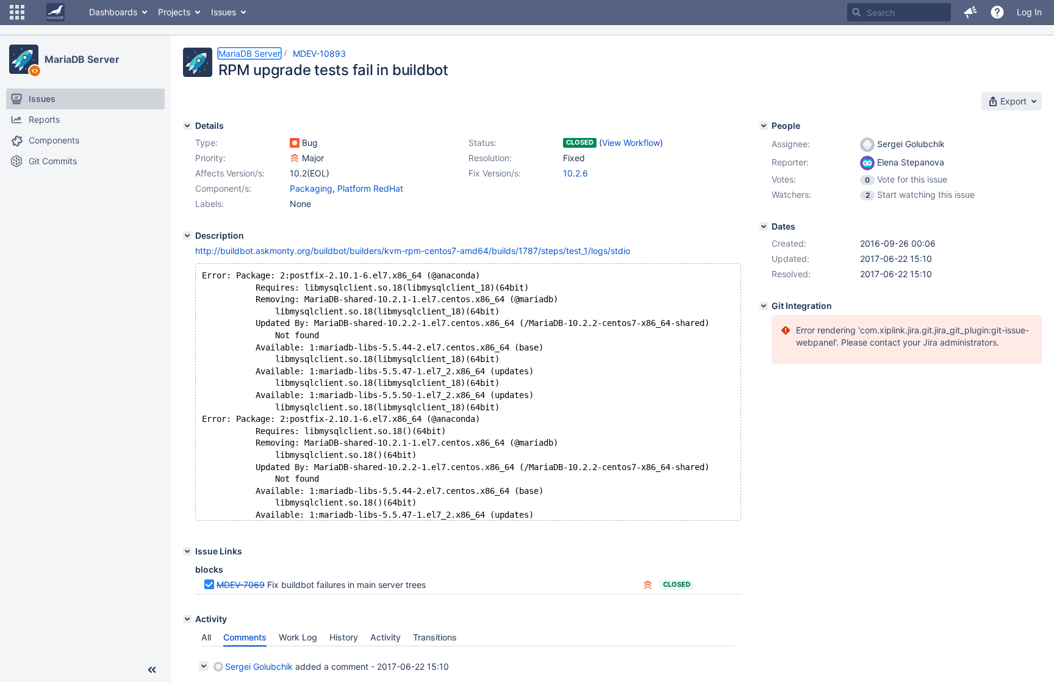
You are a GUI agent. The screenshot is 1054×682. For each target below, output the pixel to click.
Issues (223, 12)
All (206, 637)
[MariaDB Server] (23, 59)
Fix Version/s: (494, 173)
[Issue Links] (187, 551)
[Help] (997, 12)
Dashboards (113, 12)
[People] (763, 126)
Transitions (435, 637)
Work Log (298, 637)
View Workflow (631, 142)
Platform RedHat (370, 188)
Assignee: (791, 144)
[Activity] (187, 619)
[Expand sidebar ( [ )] (152, 670)
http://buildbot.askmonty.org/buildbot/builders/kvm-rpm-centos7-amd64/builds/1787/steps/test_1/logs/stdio (412, 250)
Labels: (209, 203)
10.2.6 (575, 173)
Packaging (311, 188)
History (343, 637)
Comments (245, 637)
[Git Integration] (763, 306)
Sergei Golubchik (259, 666)
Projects (174, 12)
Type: (206, 142)
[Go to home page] (55, 12)
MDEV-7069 (241, 584)
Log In (1029, 12)
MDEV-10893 (319, 53)
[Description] (187, 235)
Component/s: (223, 188)
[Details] (187, 126)
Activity (385, 637)
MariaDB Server (82, 59)
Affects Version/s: (230, 173)
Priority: (210, 158)
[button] (17, 12)
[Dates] (763, 226)
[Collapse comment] (204, 666)
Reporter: (790, 162)
